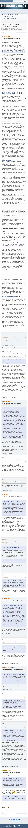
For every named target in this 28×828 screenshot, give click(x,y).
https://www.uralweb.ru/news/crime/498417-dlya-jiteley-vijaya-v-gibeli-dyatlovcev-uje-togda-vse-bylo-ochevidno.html (13, 52)
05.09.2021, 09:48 (5, 577)
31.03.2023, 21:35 (5, 727)
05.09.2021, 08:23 (5, 355)
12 (13, 32)
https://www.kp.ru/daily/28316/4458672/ (12, 296)
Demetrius (6, 334)
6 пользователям (5, 569)
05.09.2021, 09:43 (5, 542)
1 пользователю (4, 453)
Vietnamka (18, 20)
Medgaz (5, 539)
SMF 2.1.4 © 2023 (8, 826)
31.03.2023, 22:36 (5, 773)
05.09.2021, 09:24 (5, 482)
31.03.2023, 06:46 (5, 697)
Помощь (8, 825)
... (12, 32)
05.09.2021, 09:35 (5, 497)
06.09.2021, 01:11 (5, 642)
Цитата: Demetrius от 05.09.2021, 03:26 (13, 359)
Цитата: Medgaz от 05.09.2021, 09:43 (12, 580)
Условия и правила (14, 825)
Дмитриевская (7, 36)
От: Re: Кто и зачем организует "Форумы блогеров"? (12, 669)
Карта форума (20, 826)
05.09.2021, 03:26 (5, 337)
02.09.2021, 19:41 (5, 39)
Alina (4, 351)
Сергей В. (5, 494)
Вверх (2, 814)
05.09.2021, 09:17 (5, 461)
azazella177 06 (6, 770)
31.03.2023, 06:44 (5, 670)
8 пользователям (5, 394)
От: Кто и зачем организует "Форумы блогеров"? (12, 641)
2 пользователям (5, 534)
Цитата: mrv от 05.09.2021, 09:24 (11, 547)
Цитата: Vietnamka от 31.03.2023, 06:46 (13, 730)
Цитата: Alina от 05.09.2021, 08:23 (12, 408)
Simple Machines (14, 826)
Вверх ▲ (19, 825)
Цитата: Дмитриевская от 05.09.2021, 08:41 (14, 674)
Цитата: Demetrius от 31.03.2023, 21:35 (13, 778)
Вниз (2, 32)
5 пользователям (5, 490)
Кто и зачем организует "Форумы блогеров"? (11, 38)
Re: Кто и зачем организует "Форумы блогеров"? (12, 336)
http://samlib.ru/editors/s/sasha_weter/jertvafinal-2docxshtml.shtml (14, 159)
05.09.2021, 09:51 (5, 602)
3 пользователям (5, 329)
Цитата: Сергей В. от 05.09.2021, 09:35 (13, 559)
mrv (4, 479)
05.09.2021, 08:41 (5, 404)
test (20, 20)
